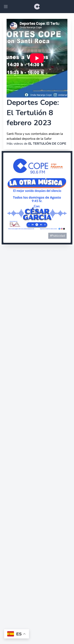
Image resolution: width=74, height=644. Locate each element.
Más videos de (36, 143)
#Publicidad (57, 236)
